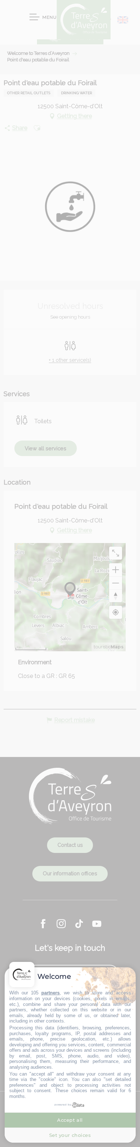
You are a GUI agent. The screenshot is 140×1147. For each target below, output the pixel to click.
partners (50, 992)
